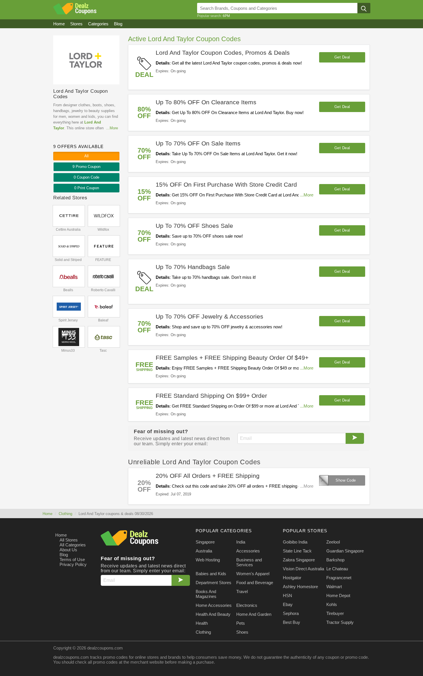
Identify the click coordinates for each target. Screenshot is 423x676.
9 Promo (86, 166)
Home (47, 514)
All (86, 156)
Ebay (288, 604)
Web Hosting (208, 559)
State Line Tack (297, 550)
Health (202, 623)
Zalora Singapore (299, 559)
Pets (240, 623)
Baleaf (103, 320)
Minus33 (68, 351)
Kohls (331, 604)
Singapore (205, 541)
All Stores (69, 539)
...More (306, 194)
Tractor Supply (340, 622)
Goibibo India (295, 541)
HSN (287, 595)
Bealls (68, 290)
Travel (242, 591)
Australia (204, 550)
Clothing (65, 514)
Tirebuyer (335, 613)
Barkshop (335, 559)
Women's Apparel (252, 573)
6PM (226, 16)
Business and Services (249, 562)
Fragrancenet (338, 577)
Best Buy (291, 622)
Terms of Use (72, 559)
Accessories (248, 550)
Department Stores (213, 582)
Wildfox (103, 230)
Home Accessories (214, 605)
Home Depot (338, 595)
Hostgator (292, 577)
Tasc (103, 351)
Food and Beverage (254, 582)
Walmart (334, 586)
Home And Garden (253, 614)
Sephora (291, 613)
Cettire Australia (68, 230)
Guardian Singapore (345, 550)
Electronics (246, 605)
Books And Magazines (206, 594)
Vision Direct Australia (303, 568)
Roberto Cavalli (103, 290)
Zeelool (333, 541)
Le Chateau (337, 568)
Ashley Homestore (300, 586)
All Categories (73, 544)
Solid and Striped (68, 260)
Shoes (242, 632)
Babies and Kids (211, 573)
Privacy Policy (73, 564)
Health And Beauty (213, 614)
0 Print (86, 188)
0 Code (86, 177)
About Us (68, 549)
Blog (64, 554)
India (240, 541)
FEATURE (103, 260)
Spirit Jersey (68, 320)
